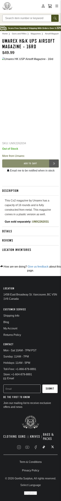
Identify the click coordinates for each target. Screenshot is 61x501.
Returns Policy (12, 334)
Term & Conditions (30, 461)
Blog (6, 322)
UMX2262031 (40, 221)
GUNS (22, 437)
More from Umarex (13, 155)
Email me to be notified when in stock (32, 170)
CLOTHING (10, 437)
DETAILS (7, 231)
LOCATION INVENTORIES (16, 250)
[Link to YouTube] (27, 447)
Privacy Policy (30, 470)
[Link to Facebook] (36, 447)
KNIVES (35, 437)
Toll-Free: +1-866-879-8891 (19, 369)
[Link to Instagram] (19, 447)
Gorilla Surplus (24, 478)
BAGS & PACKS (48, 437)
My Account (10, 328)
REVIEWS (7, 240)
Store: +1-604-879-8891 (17, 374)
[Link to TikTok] (44, 447)
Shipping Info (11, 315)
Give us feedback (38, 266)
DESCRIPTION (10, 190)
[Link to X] (52, 447)
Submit (50, 388)
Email (10, 378)
